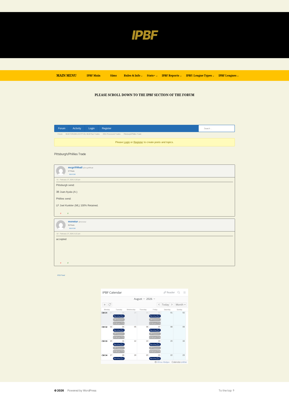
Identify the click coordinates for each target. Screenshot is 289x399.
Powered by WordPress (81, 390)
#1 (57, 180)
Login (92, 128)
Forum (61, 128)
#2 (57, 234)
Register (106, 128)
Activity (77, 128)
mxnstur (73, 221)
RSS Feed (61, 275)
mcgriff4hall (75, 167)
